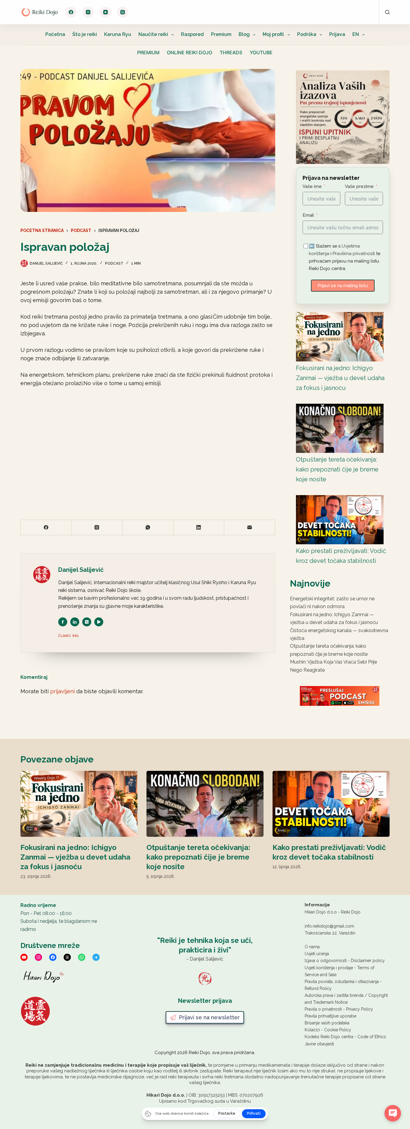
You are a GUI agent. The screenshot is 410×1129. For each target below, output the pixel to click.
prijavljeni (62, 691)
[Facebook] (71, 12)
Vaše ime (312, 186)
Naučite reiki (153, 34)
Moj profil (273, 34)
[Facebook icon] (62, 621)
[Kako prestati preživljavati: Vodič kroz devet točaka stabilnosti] (340, 519)
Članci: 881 (68, 636)
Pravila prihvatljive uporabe (330, 1016)
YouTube (261, 52)
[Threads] (122, 12)
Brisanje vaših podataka (327, 1023)
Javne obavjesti (319, 1043)
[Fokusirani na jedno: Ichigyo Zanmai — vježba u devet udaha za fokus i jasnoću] (340, 336)
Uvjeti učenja (317, 953)
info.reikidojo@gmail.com (329, 926)
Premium (221, 34)
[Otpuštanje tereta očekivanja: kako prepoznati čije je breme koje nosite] (340, 428)
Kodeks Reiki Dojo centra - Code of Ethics (345, 1036)
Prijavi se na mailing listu (343, 285)
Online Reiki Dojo (189, 52)
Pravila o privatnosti (323, 1009)
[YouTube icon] (98, 621)
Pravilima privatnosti (354, 253)
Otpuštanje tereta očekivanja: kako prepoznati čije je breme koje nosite (337, 469)
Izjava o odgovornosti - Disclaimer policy (345, 960)
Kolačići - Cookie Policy (328, 1029)
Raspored (192, 34)
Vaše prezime (359, 186)
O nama (312, 946)
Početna (55, 34)
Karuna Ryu (117, 34)
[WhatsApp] (147, 527)
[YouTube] (105, 12)
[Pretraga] (387, 12)
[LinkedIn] (198, 527)
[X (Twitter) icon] (86, 621)
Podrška (306, 34)
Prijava (337, 34)
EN (355, 34)
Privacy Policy (359, 1009)
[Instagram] (88, 12)
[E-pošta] (249, 527)
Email (308, 215)
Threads (231, 52)
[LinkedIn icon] (74, 621)
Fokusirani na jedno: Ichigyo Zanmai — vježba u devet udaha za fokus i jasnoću (340, 377)
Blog (244, 34)
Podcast (114, 263)
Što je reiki (84, 34)
